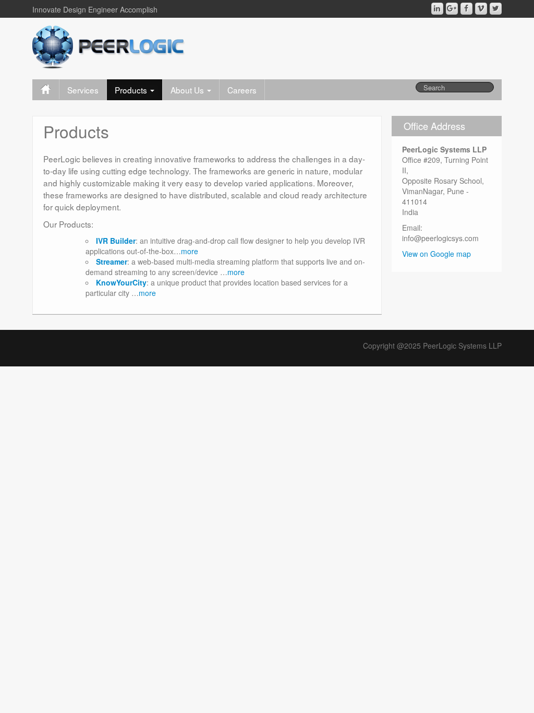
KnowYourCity (121, 282)
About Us (188, 90)
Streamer (111, 261)
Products (132, 90)
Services (83, 90)
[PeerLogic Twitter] (496, 9)
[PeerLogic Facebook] (466, 9)
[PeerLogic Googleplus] (452, 9)
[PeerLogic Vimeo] (481, 9)
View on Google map (436, 253)
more (189, 251)
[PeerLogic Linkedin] (437, 9)
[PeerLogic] (108, 46)
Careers (242, 90)
